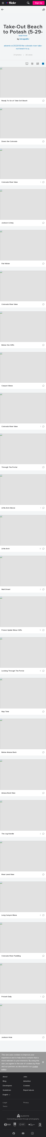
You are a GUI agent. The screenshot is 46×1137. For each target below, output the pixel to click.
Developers (7, 1086)
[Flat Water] (23, 245)
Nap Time (5, 712)
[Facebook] (13, 1133)
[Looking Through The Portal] (23, 652)
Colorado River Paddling (11, 956)
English (5, 1095)
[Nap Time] (23, 693)
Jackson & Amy (7, 223)
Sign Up (38, 3)
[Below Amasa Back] (23, 734)
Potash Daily (6, 997)
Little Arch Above (8, 508)
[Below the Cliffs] (23, 326)
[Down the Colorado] (23, 123)
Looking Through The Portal (12, 671)
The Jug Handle (7, 834)
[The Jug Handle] (23, 815)
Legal (5, 1103)
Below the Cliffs (7, 345)
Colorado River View (9, 182)
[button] (43, 9)
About (5, 1077)
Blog (4, 1081)
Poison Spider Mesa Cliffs (11, 630)
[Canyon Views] (23, 367)
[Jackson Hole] (23, 1019)
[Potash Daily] (23, 978)
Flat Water (5, 264)
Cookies (26, 1086)
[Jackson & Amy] (23, 204)
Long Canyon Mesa (9, 915)
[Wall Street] (23, 571)
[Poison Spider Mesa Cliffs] (23, 611)
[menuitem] (28, 3)
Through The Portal (9, 467)
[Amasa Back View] (23, 774)
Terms (5, 1106)
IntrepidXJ (24, 39)
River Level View (7, 874)
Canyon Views (7, 386)
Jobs (25, 1077)
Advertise (27, 1081)
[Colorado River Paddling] (23, 937)
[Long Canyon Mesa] (23, 897)
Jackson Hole (6, 1037)
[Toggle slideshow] (26, 63)
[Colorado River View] (23, 164)
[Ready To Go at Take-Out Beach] (23, 82)
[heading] (11, 3)
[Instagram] (32, 1133)
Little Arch (5, 549)
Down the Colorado (9, 141)
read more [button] (23, 35)
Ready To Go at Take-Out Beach (14, 101)
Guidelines (7, 1090)
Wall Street (5, 589)
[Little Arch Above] (23, 489)
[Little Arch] (23, 530)
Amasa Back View (8, 793)
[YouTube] (23, 1133)
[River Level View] (23, 856)
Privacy (26, 1103)
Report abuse (28, 1090)
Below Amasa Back (8, 752)
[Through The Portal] (23, 449)
